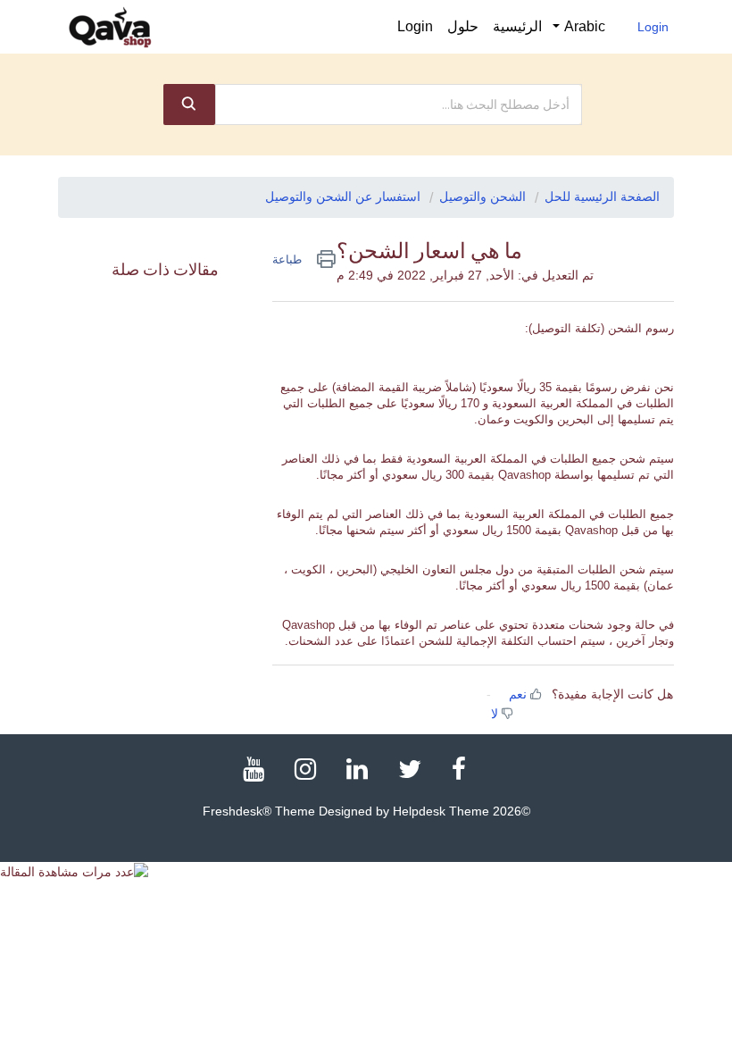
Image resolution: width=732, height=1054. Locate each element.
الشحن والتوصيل (482, 196)
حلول (462, 26)
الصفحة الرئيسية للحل (602, 196)
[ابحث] (189, 104)
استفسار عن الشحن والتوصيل (342, 196)
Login (653, 27)
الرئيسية (517, 26)
